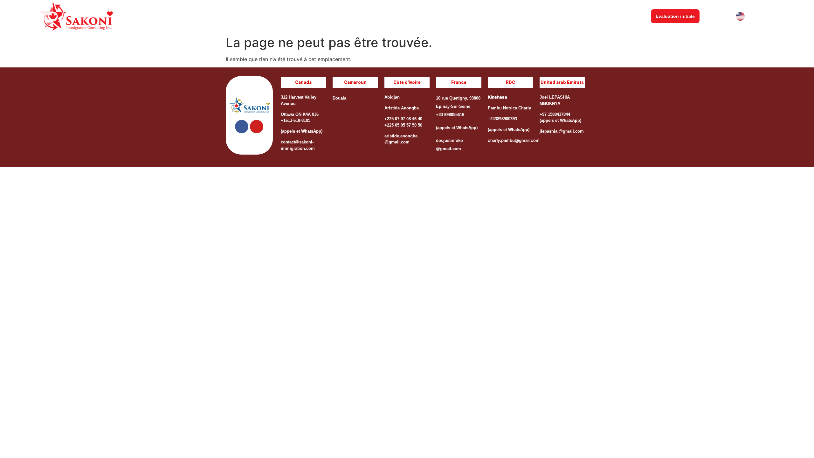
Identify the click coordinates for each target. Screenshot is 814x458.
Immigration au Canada (590, 16)
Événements (539, 16)
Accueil (441, 16)
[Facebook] (241, 126)
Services (504, 16)
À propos (472, 16)
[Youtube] (256, 126)
